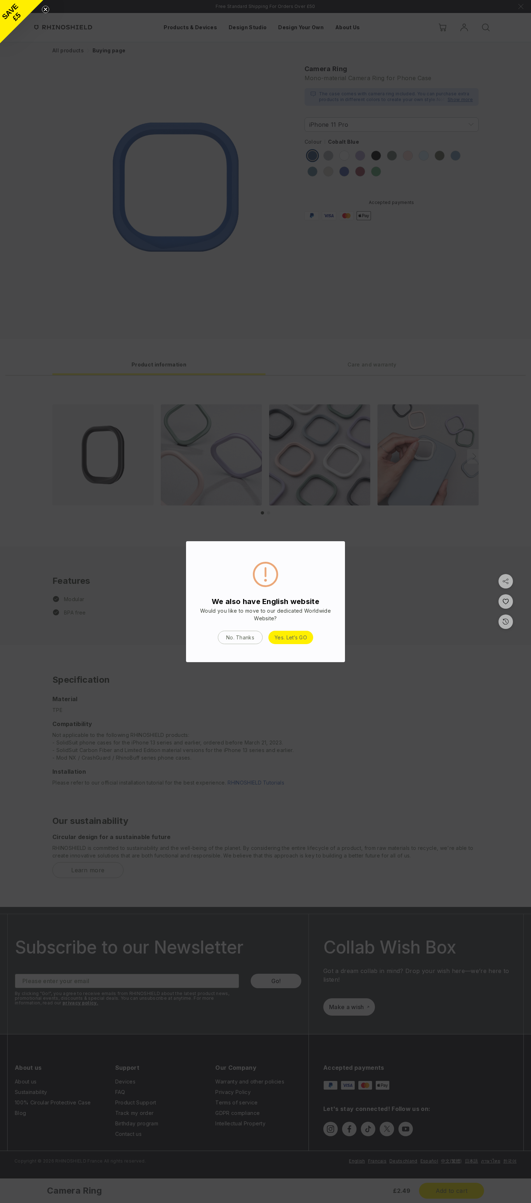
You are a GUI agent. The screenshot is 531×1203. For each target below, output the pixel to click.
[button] (21, 21)
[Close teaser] (45, 9)
